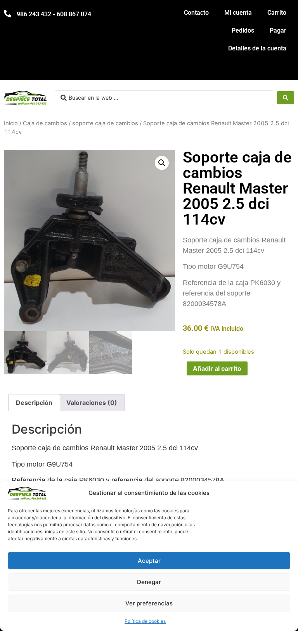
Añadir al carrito (217, 368)
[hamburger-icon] (285, 70)
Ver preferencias (149, 603)
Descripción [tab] (34, 402)
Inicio (11, 123)
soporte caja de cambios (105, 123)
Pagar (278, 30)
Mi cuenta (238, 12)
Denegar (149, 582)
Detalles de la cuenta (257, 48)
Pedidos (243, 30)
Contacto (196, 12)
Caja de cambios (45, 123)
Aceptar (149, 560)
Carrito (276, 12)
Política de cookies (145, 621)
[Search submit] (285, 97)
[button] (162, 163)
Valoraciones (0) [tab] (91, 402)
